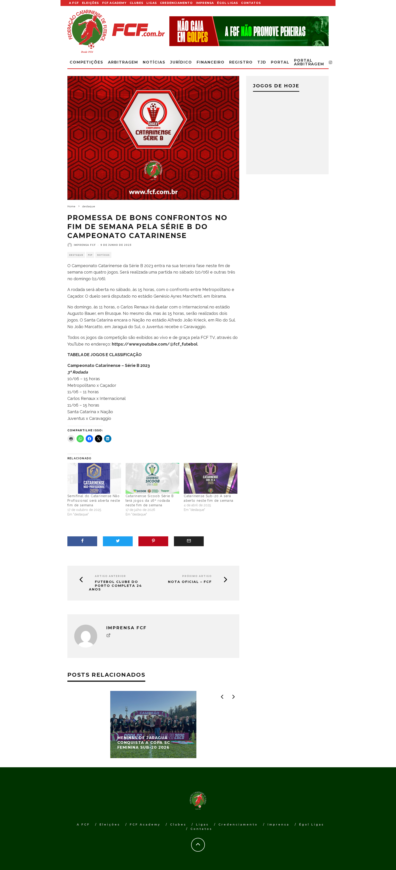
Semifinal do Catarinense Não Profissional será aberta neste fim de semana (93, 500)
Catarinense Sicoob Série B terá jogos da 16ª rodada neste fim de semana (150, 500)
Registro (241, 62)
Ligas (151, 3)
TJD (262, 62)
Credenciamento (176, 3)
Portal (280, 62)
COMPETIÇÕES (86, 62)
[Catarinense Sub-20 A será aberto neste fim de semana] (210, 478)
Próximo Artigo (197, 576)
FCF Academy (114, 3)
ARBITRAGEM (123, 62)
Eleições (90, 3)
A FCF (74, 3)
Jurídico (181, 62)
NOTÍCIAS (103, 255)
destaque (76, 255)
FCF (90, 255)
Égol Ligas (227, 3)
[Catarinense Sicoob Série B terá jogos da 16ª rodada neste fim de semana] (152, 478)
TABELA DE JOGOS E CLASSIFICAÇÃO (105, 354)
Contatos (251, 3)
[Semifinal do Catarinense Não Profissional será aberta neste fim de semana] (94, 478)
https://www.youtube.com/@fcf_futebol (155, 344)
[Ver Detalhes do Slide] (249, 31)
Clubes (136, 3)
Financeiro (211, 62)
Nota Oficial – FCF (190, 582)
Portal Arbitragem (309, 62)
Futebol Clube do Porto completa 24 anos (115, 585)
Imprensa (205, 3)
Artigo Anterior (110, 576)
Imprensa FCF (85, 245)
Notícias (154, 62)
